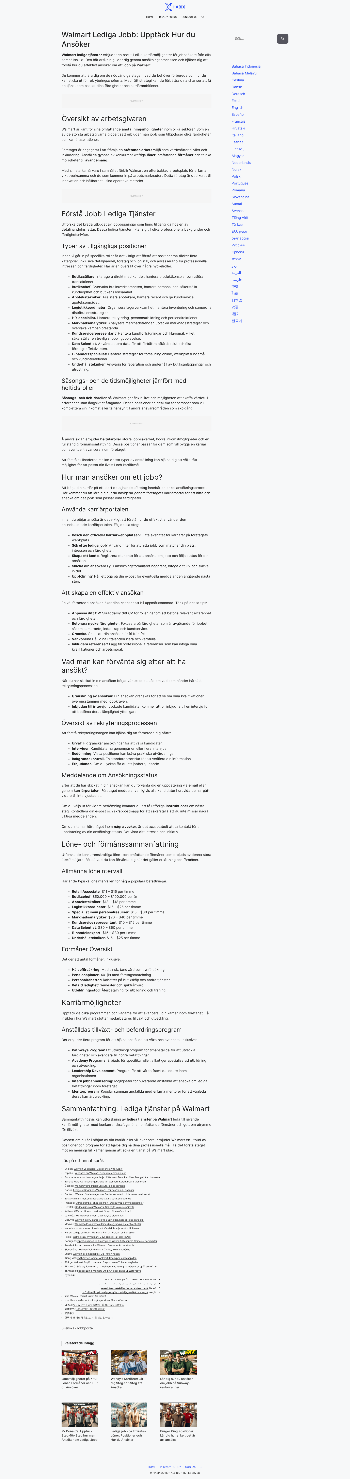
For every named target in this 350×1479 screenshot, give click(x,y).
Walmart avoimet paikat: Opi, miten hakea (96, 1253)
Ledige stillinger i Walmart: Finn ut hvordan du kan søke (103, 1232)
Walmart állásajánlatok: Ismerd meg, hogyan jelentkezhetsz (108, 1224)
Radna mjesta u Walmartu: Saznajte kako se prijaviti (104, 1207)
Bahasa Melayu (244, 73)
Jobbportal (85, 1328)
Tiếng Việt (240, 218)
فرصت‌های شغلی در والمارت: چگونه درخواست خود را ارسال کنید (115, 1291)
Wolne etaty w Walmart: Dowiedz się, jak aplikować (102, 1236)
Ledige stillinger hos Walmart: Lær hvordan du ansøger (103, 1190)
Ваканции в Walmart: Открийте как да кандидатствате (109, 1270)
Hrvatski (238, 128)
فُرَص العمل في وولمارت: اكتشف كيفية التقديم (124, 1287)
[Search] (282, 39)
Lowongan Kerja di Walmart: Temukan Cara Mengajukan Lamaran (123, 1177)
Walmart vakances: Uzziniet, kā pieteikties (100, 1215)
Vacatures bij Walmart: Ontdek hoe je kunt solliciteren (109, 1228)
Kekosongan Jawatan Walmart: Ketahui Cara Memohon (114, 1181)
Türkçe (237, 225)
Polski (236, 176)
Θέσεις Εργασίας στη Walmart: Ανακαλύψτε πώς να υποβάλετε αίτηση (117, 1266)
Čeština (238, 80)
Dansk (237, 87)
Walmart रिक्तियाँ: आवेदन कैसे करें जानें (88, 1296)
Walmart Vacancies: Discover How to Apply (98, 1168)
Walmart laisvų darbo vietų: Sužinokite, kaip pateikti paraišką (109, 1219)
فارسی (237, 280)
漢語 (235, 314)
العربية (236, 273)
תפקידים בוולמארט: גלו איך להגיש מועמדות (127, 1279)
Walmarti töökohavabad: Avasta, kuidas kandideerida (101, 1198)
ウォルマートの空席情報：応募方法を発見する (98, 1304)
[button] (203, 17)
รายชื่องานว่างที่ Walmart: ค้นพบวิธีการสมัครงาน (102, 1300)
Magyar (238, 156)
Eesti (236, 101)
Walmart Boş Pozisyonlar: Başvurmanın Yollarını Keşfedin (106, 1262)
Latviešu (238, 142)
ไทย (235, 293)
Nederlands (241, 163)
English (237, 108)
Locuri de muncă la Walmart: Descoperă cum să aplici (105, 1245)
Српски (238, 252)
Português (240, 183)
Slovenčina (240, 197)
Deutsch (238, 94)
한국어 (237, 321)
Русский (238, 245)
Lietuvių (238, 149)
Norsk (236, 170)
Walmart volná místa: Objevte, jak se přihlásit (100, 1185)
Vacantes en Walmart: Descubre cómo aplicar (100, 1173)
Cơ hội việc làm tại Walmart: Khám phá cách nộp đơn (107, 1258)
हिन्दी (235, 286)
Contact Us (189, 16)
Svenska (68, 1328)
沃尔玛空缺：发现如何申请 (90, 1308)
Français (238, 121)
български (240, 238)
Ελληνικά (239, 231)
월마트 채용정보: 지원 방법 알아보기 (93, 1317)
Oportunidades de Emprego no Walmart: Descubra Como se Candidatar (117, 1241)
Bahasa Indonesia (246, 66)
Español (238, 114)
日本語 (237, 300)
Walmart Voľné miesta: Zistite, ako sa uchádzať (105, 1249)
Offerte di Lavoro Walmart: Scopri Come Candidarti (102, 1211)
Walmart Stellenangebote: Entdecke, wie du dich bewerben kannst (112, 1194)
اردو (235, 266)
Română (238, 190)
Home (150, 16)
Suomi (237, 204)
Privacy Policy (167, 16)
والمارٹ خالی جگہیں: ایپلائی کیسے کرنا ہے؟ (123, 1283)
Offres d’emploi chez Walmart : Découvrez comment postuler (109, 1202)
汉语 (235, 307)
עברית (236, 259)
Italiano (237, 135)
